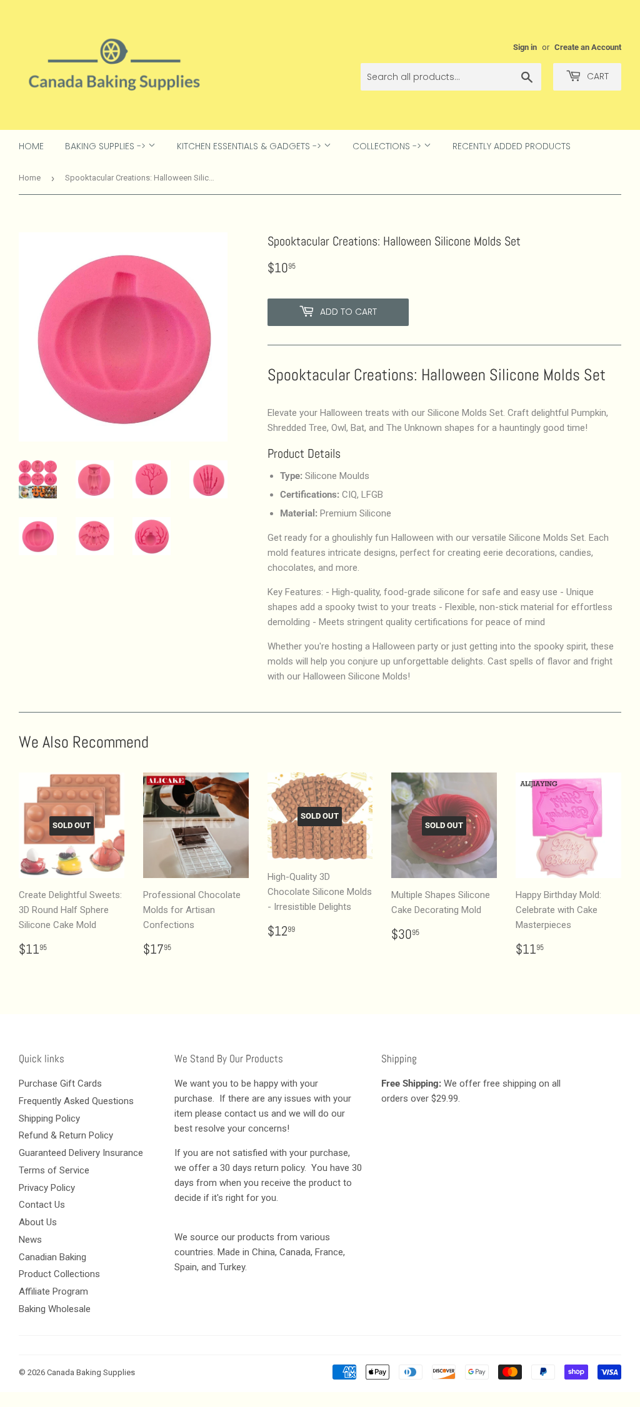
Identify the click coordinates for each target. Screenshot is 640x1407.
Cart (596, 76)
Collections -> (388, 146)
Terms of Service (54, 1170)
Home (31, 146)
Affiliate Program (53, 1291)
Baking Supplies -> (106, 146)
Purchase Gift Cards (60, 1083)
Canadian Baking (52, 1257)
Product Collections (59, 1274)
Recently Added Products (511, 146)
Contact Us (42, 1204)
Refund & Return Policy (66, 1135)
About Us (38, 1222)
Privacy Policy (47, 1187)
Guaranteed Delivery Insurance (81, 1152)
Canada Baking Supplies (91, 1372)
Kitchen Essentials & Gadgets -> (250, 146)
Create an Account (587, 47)
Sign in (525, 47)
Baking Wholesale (55, 1309)
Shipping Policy (49, 1118)
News (30, 1239)
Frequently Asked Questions (76, 1101)
